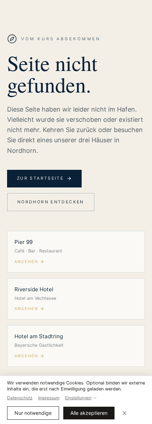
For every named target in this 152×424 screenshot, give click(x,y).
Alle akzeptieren (88, 413)
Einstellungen (78, 397)
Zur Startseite (40, 178)
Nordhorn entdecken (50, 201)
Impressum (48, 397)
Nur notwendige (33, 413)
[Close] (124, 413)
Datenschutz (20, 397)
